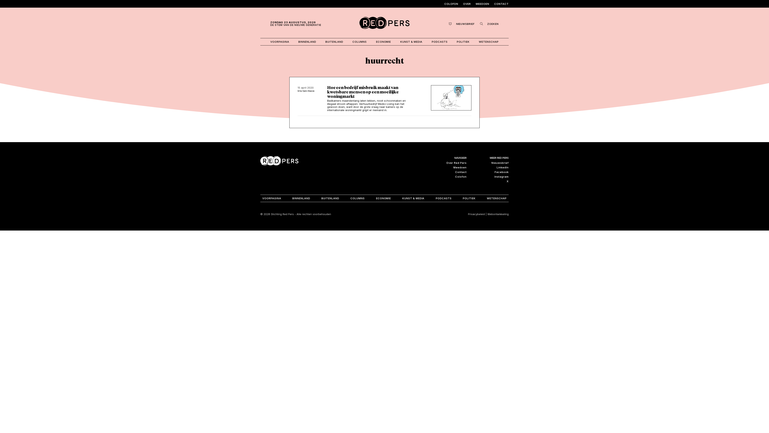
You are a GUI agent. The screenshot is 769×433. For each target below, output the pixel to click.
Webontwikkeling (498, 214)
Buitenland (334, 41)
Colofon (451, 3)
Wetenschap (489, 41)
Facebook (502, 172)
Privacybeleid (476, 214)
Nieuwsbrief (500, 162)
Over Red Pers (456, 162)
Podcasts (440, 41)
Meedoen (482, 3)
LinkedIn (503, 167)
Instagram (501, 176)
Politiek (463, 41)
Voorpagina (279, 41)
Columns (359, 41)
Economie (383, 41)
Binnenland (307, 41)
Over (467, 3)
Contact (501, 3)
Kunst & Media (411, 41)
